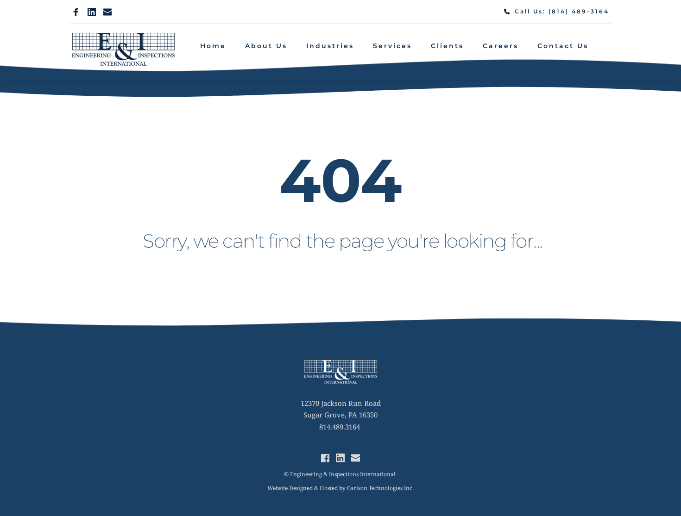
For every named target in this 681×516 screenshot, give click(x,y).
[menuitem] (213, 46)
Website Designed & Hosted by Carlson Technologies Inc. (340, 488)
